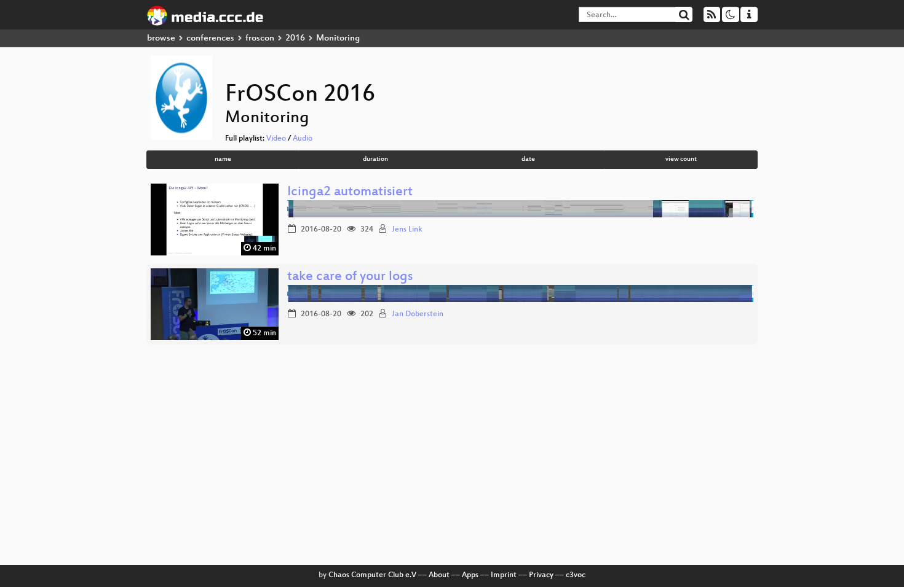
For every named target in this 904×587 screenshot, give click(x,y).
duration (375, 159)
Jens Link (407, 229)
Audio (302, 138)
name (223, 159)
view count (681, 159)
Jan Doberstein (417, 314)
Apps (470, 575)
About (439, 575)
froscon (259, 38)
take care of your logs (350, 277)
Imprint (504, 575)
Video (276, 138)
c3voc (575, 575)
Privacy (541, 575)
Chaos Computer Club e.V (372, 575)
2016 (295, 38)
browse (161, 38)
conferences (210, 38)
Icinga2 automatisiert (350, 192)
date (528, 159)
